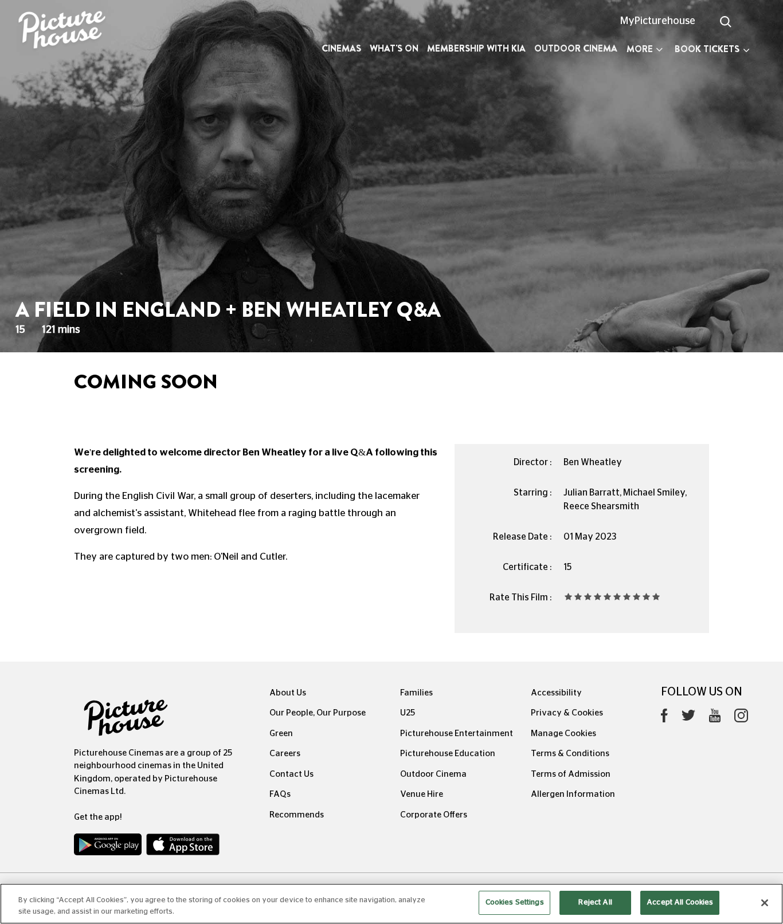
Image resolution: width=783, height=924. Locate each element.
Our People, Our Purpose (317, 713)
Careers (284, 753)
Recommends (296, 815)
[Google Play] (109, 847)
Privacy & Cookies (567, 713)
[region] (391, 903)
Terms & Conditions (570, 753)
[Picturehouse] (65, 31)
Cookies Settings (515, 902)
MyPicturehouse (657, 21)
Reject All (595, 902)
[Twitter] (688, 718)
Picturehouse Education (447, 753)
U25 (407, 713)
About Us (287, 693)
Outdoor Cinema (575, 48)
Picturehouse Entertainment (456, 733)
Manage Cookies (563, 733)
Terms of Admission (570, 774)
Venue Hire (421, 794)
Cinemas (341, 48)
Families (416, 693)
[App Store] (183, 847)
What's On (394, 48)
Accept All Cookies (680, 902)
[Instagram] (741, 718)
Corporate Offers (433, 815)
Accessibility (556, 693)
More (640, 49)
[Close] (764, 902)
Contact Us (291, 774)
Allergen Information (573, 794)
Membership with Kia (476, 48)
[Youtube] (715, 718)
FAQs (280, 794)
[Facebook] (664, 718)
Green (281, 733)
